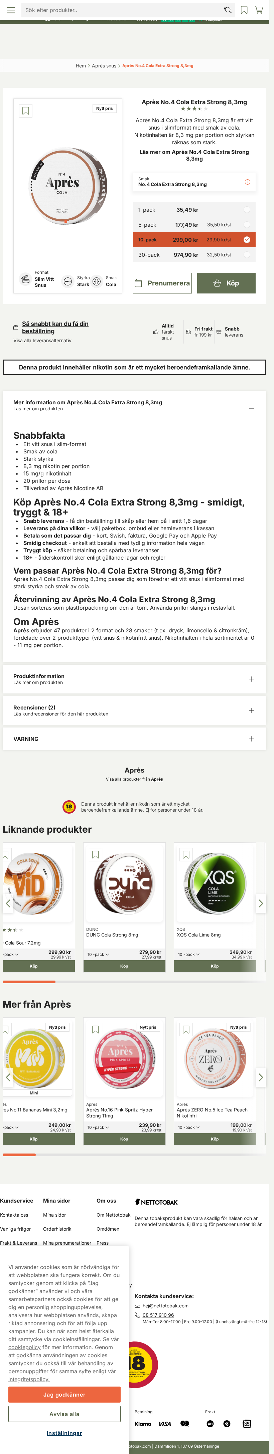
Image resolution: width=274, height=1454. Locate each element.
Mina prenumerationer (67, 1243)
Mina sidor (57, 1200)
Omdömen (108, 1229)
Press (103, 1243)
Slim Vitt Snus (44, 282)
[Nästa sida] (261, 903)
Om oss (106, 1200)
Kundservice (16, 1200)
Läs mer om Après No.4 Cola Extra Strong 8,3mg (194, 155)
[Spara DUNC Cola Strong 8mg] (95, 854)
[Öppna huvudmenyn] (36, 49)
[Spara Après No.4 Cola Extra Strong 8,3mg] (25, 111)
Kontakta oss (14, 1215)
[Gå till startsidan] (134, 34)
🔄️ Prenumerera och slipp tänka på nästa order (131, 6)
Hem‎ (81, 65)
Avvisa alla (64, 1414)
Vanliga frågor (15, 1229)
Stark (83, 284)
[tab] (65, 221)
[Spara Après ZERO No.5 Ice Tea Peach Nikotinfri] (186, 1029)
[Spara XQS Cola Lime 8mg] (186, 854)
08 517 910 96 (158, 1315)
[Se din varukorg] (233, 49)
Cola (111, 284)
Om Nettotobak (114, 1215)
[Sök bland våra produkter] (102, 49)
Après (21, 630)
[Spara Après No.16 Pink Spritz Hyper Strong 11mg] (95, 1029)
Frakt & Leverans (18, 1243)
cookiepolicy (24, 1347)
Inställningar (64, 1433)
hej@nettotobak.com (165, 1305)
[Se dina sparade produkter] (167, 49)
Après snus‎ (104, 65)
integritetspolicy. (29, 1379)
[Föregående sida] (8, 903)
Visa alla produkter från (134, 779)
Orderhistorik (57, 1229)
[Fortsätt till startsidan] (202, 1199)
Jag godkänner (64, 1394)
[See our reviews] (179, 18)
